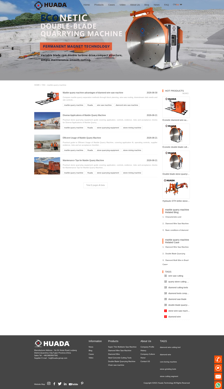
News (91, 347)
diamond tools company (177, 289)
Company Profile (147, 347)
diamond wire (173, 312)
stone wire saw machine (177, 307)
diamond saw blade (175, 295)
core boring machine (168, 358)
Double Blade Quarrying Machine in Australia (174, 255)
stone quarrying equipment (108, 128)
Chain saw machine (116, 365)
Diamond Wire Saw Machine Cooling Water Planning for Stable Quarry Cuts (176, 224)
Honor (143, 358)
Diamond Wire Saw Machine (119, 350)
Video (91, 358)
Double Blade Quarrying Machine (121, 361)
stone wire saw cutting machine (177, 318)
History (143, 350)
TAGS (163, 341)
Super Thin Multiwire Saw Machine (122, 347)
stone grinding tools (168, 365)
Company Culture (148, 354)
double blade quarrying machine (177, 301)
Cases (91, 354)
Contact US (145, 361)
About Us (146, 341)
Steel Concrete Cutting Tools (119, 358)
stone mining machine (132, 128)
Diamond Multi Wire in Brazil (175, 260)
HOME (37, 85)
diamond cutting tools (176, 283)
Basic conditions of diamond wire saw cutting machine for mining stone (175, 231)
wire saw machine (104, 105)
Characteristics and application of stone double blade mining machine (176, 218)
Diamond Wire (114, 354)
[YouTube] (74, 384)
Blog (90, 350)
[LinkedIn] (66, 384)
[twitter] (60, 384)
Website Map (39, 384)
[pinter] (83, 384)
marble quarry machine (73, 105)
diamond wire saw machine (127, 105)
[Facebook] (55, 384)
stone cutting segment (169, 372)
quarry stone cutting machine (177, 277)
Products (113, 341)
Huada (90, 105)
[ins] (49, 384)
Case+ (165, 264)
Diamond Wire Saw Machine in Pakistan (176, 248)
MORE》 (186, 93)
